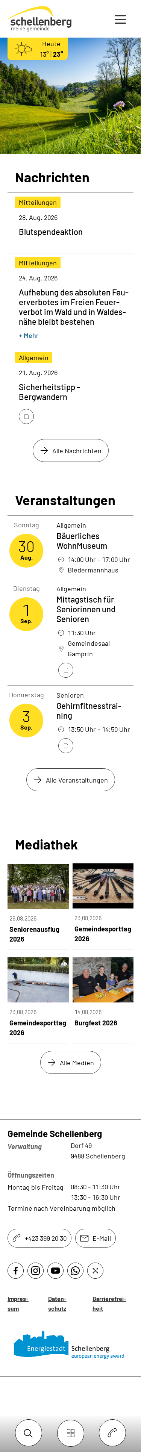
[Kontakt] (112, 1433)
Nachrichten (52, 177)
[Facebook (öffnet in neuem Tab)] (16, 1271)
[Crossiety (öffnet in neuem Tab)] (95, 1271)
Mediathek (46, 844)
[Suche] (28, 1433)
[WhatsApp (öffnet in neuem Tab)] (75, 1271)
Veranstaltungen (65, 500)
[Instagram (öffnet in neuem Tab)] (35, 1271)
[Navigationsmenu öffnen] (120, 18)
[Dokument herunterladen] (26, 416)
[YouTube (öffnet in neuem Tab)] (55, 1271)
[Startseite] (70, 1345)
